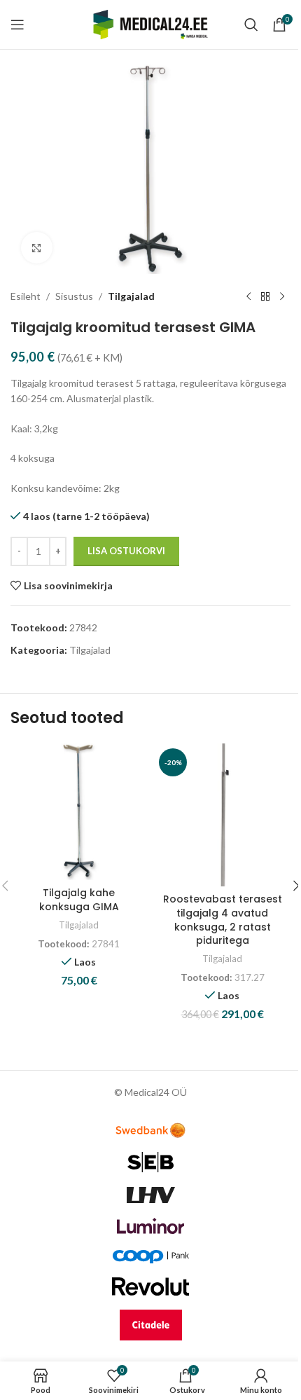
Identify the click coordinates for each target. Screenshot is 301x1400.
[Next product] (282, 296)
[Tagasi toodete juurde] (265, 296)
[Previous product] (248, 296)
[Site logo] (151, 23)
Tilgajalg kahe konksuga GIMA (79, 900)
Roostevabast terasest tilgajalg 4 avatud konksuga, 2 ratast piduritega (222, 919)
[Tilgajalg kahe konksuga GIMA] (78, 811)
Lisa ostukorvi (126, 550)
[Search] (251, 25)
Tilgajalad (131, 296)
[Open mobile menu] (17, 25)
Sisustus (74, 296)
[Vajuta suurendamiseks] (36, 247)
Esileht (25, 296)
